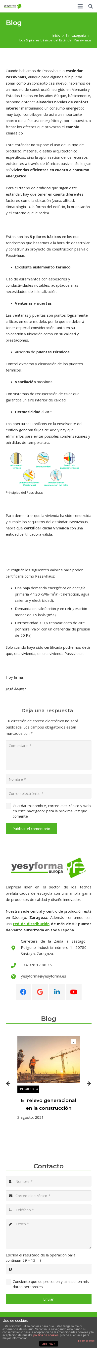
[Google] (40, 992)
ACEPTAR (48, 1344)
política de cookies (45, 1335)
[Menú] (80, 6)
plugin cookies (86, 1340)
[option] (48, 1078)
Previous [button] (8, 1083)
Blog (48, 1019)
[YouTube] (74, 992)
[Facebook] (23, 992)
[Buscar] (91, 6)
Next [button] (89, 1083)
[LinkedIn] (57, 992)
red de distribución (31, 923)
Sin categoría (28, 1089)
